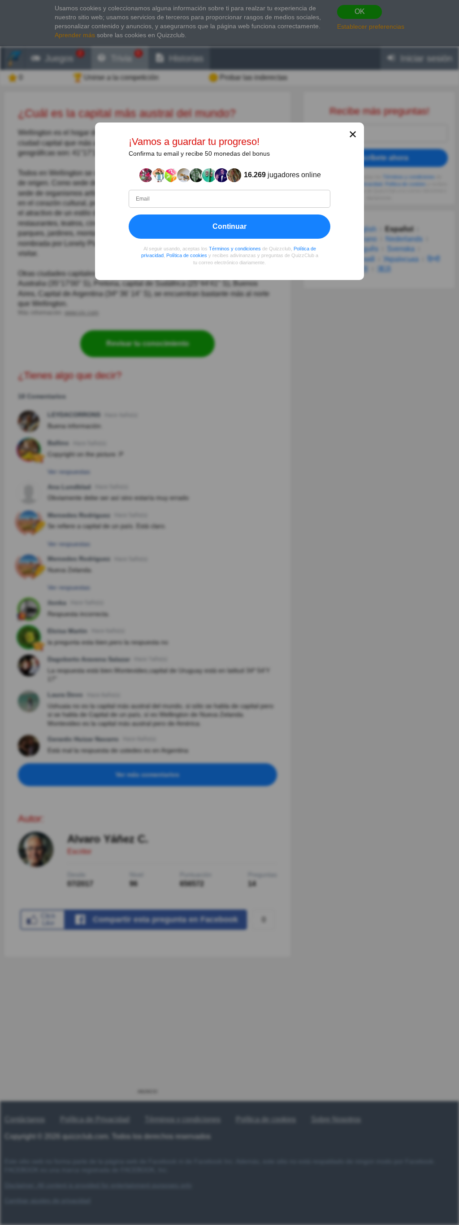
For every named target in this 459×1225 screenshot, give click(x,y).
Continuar (229, 226)
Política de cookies (186, 255)
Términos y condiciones (235, 248)
